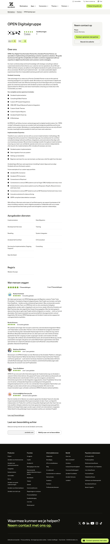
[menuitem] (100, 1)
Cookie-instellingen (52, 540)
